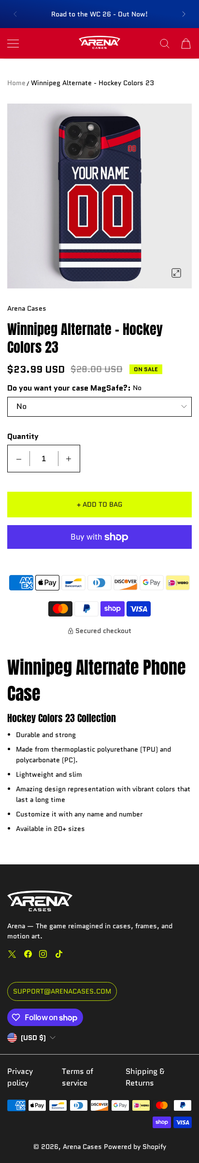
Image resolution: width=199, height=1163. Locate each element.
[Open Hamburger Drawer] (13, 43)
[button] (15, 14)
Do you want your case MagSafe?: (69, 388)
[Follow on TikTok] (59, 954)
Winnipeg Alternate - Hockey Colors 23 (92, 83)
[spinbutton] (43, 458)
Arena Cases (83, 1146)
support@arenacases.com (62, 991)
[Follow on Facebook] (28, 954)
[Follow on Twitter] (12, 954)
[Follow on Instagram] (43, 954)
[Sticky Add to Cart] (177, 1138)
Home (16, 83)
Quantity (23, 436)
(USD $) (33, 1037)
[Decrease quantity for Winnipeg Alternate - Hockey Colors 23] (18, 458)
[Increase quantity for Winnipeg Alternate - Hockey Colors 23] (68, 458)
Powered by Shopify (135, 1146)
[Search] (165, 43)
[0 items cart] (186, 43)
